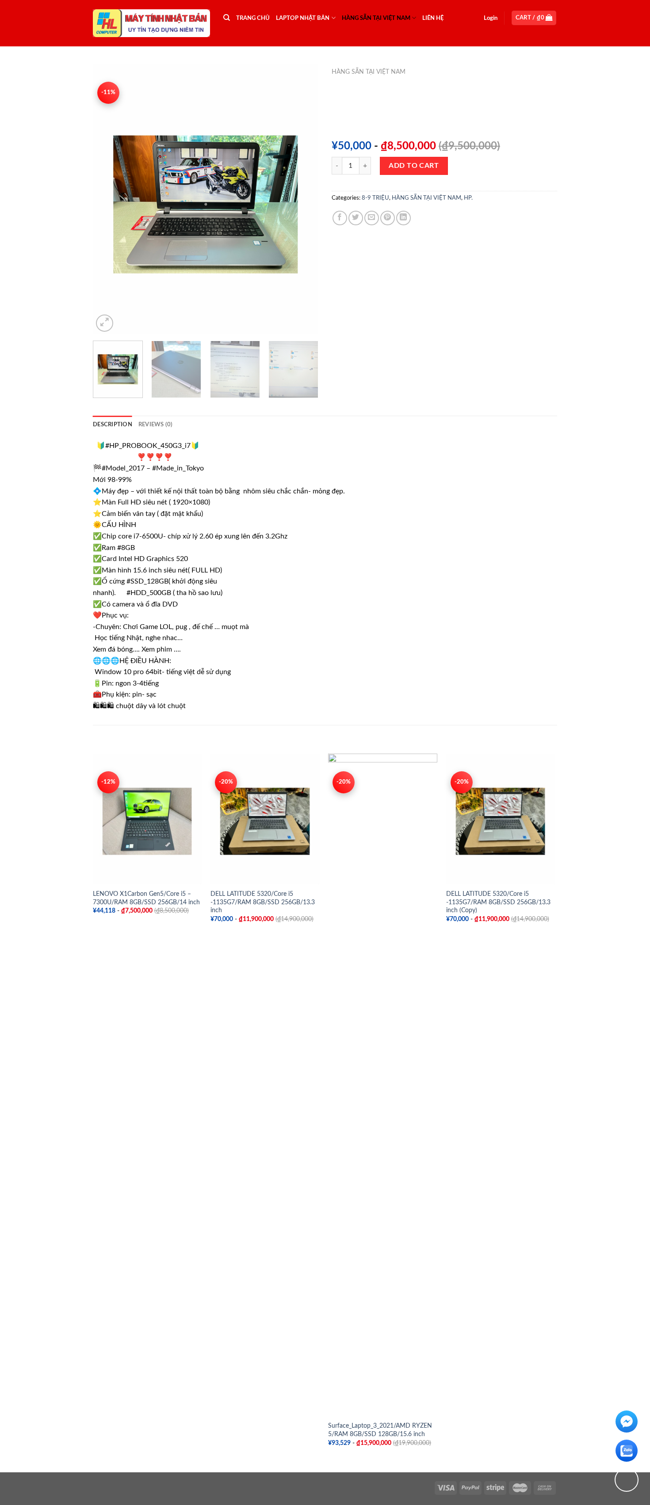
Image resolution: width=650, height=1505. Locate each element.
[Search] (226, 17)
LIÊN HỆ (433, 18)
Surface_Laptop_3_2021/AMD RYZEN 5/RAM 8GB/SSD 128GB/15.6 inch (380, 1429)
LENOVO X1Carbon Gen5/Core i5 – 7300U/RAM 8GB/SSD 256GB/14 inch (146, 898)
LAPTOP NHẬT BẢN (302, 18)
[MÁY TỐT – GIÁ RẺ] (151, 23)
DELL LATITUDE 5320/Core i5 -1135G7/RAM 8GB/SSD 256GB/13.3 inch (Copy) (498, 902)
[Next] (303, 199)
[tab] (112, 424)
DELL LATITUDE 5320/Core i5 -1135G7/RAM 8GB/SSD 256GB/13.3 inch (262, 902)
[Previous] (108, 199)
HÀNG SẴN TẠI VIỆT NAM (376, 18)
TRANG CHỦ (253, 18)
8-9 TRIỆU (375, 198)
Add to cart (414, 165)
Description (112, 424)
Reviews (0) (155, 424)
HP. (468, 198)
